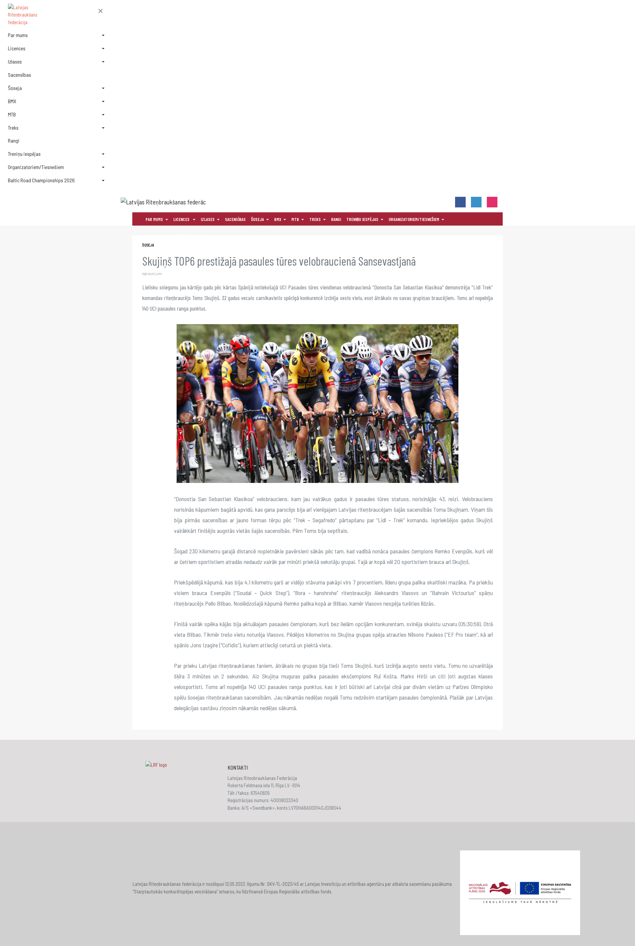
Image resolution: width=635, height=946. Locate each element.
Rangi (14, 140)
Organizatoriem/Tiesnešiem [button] (36, 167)
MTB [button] (12, 114)
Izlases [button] (15, 61)
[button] (100, 11)
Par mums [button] (18, 35)
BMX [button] (12, 101)
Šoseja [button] (15, 88)
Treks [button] (13, 127)
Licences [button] (16, 48)
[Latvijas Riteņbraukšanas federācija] (56, 15)
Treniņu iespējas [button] (24, 153)
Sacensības (19, 74)
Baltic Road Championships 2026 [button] (41, 180)
